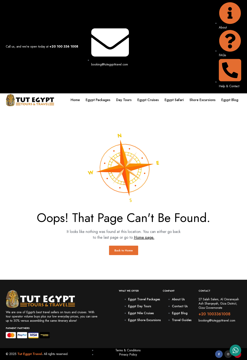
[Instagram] (228, 354)
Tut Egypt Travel (29, 354)
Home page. (144, 237)
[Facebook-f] (219, 354)
